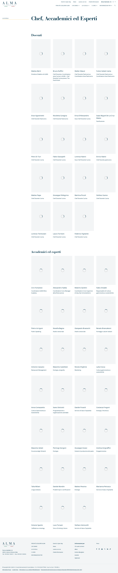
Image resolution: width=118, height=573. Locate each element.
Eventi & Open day (66, 2)
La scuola (85, 5)
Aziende (77, 555)
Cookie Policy (15, 569)
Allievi (76, 549)
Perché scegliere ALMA (63, 5)
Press (97, 543)
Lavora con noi (82, 2)
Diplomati (77, 558)
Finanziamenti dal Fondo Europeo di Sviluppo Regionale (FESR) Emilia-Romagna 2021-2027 (61, 569)
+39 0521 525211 (9, 554)
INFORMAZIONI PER (105, 5)
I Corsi (94, 5)
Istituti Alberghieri (79, 552)
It (113, 2)
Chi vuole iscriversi (79, 546)
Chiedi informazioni (94, 2)
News (74, 2)
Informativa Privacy (6, 569)
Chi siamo (75, 5)
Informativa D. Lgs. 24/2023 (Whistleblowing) (29, 569)
